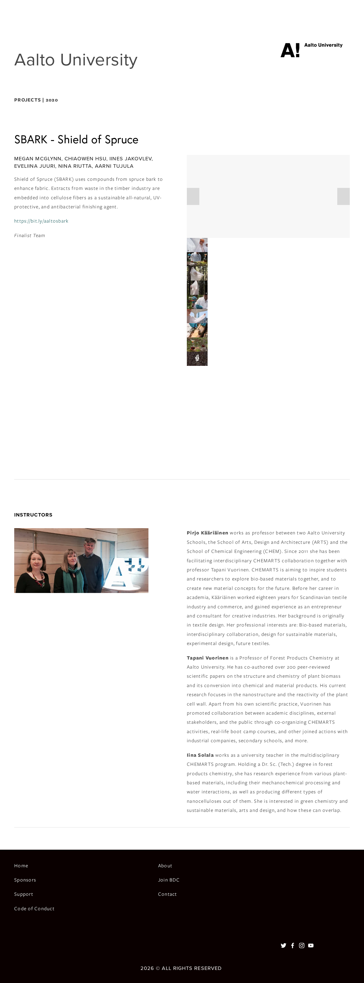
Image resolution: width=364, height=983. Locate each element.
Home (21, 865)
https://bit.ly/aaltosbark (41, 220)
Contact (167, 894)
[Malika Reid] (292, 945)
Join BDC (169, 879)
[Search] (16, 7)
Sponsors (25, 879)
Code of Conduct (34, 908)
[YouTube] (311, 945)
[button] (193, 196)
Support (23, 894)
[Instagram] (302, 945)
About (165, 865)
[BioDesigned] (283, 945)
